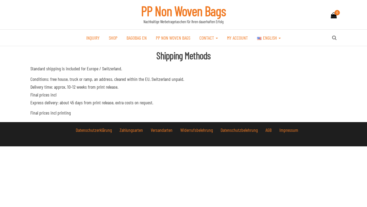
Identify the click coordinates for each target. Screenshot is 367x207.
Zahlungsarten (132, 130)
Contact (207, 38)
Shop (113, 38)
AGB (269, 130)
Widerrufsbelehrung (197, 130)
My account (237, 38)
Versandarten (162, 130)
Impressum (288, 130)
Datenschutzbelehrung (240, 130)
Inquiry (93, 38)
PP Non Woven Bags (183, 11)
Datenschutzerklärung (94, 130)
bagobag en (137, 38)
